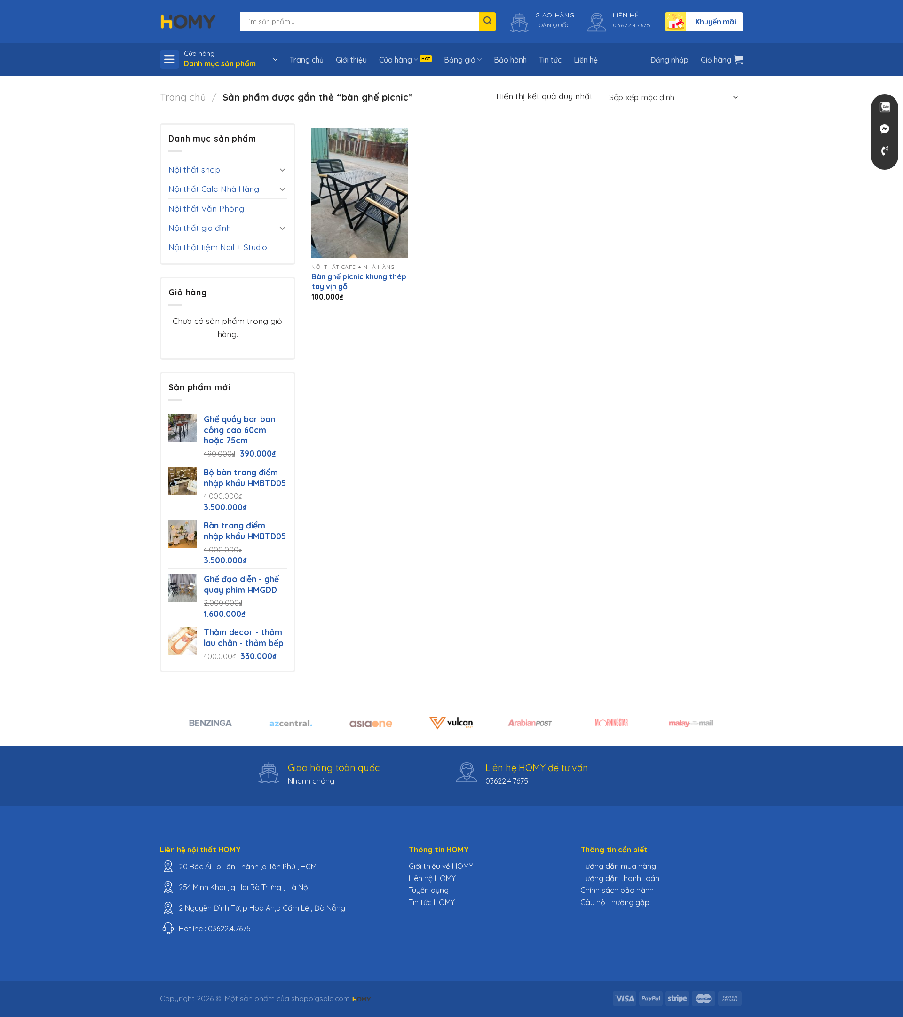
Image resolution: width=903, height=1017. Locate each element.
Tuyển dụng (429, 890)
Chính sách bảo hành (617, 890)
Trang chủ (307, 59)
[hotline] (885, 151)
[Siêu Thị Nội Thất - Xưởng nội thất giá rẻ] (188, 21)
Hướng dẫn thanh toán (619, 878)
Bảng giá (459, 59)
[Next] (719, 728)
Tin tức (550, 59)
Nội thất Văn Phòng (206, 208)
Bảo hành (510, 59)
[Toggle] (282, 169)
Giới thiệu (351, 59)
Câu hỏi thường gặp (615, 902)
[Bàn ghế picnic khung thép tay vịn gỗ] (359, 193)
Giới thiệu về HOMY (441, 866)
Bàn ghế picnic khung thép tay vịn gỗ (358, 281)
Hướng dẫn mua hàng (618, 866)
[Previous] (183, 728)
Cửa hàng (395, 59)
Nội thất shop (194, 169)
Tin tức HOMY (432, 902)
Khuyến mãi (715, 21)
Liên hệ (586, 59)
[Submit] (487, 21)
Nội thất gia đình (199, 227)
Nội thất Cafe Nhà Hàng (213, 188)
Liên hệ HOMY (432, 878)
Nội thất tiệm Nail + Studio (217, 247)
